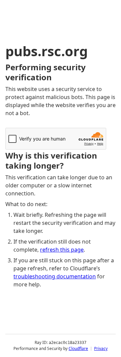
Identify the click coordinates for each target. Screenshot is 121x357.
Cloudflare (78, 348)
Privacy (101, 348)
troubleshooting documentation (54, 276)
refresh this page (62, 249)
